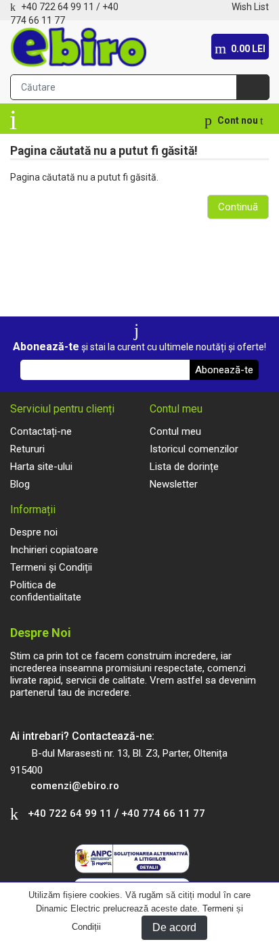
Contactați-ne (41, 431)
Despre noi (34, 532)
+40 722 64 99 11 (57, 6)
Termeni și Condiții (51, 567)
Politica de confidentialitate (45, 591)
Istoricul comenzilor (194, 449)
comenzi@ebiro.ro (74, 786)
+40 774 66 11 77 (163, 813)
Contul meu (175, 431)
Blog (20, 484)
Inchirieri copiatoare (54, 550)
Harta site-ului (41, 466)
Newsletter (174, 484)
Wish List (250, 6)
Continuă (238, 207)
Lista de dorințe (184, 466)
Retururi (27, 449)
